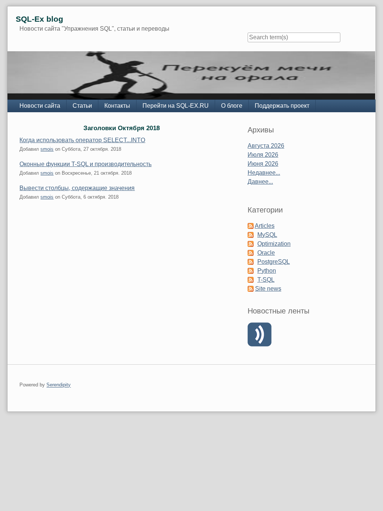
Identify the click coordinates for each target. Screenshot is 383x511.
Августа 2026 (266, 146)
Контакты (117, 105)
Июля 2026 (263, 155)
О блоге (231, 105)
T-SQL (266, 279)
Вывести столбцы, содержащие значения (77, 188)
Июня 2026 (263, 163)
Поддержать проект (282, 105)
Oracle (266, 253)
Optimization (274, 244)
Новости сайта (39, 105)
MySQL (267, 235)
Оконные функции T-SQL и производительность (85, 164)
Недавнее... (264, 172)
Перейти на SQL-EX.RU (176, 105)
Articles (265, 226)
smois (46, 149)
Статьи (82, 105)
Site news (268, 288)
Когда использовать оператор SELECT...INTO (82, 140)
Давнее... (260, 181)
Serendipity (58, 385)
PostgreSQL (273, 261)
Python (266, 270)
